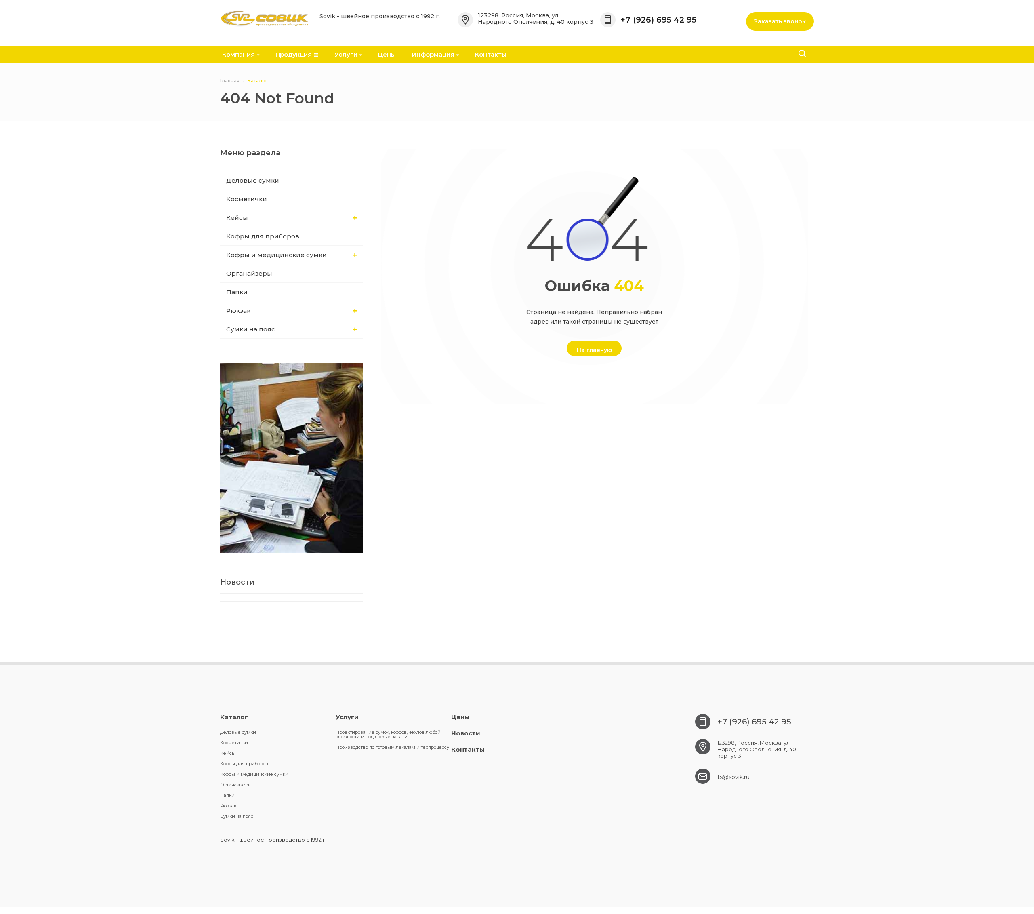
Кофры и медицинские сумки (276, 255)
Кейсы (237, 217)
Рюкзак (238, 310)
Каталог (234, 717)
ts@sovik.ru (733, 777)
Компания (238, 54)
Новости (465, 733)
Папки (237, 292)
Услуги (345, 54)
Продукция (293, 54)
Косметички (246, 199)
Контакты (490, 54)
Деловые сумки (252, 180)
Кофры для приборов (262, 236)
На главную (594, 350)
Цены (387, 54)
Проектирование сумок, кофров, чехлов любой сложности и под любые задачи (388, 734)
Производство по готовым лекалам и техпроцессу (392, 747)
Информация (433, 54)
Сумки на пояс (250, 329)
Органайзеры (249, 273)
